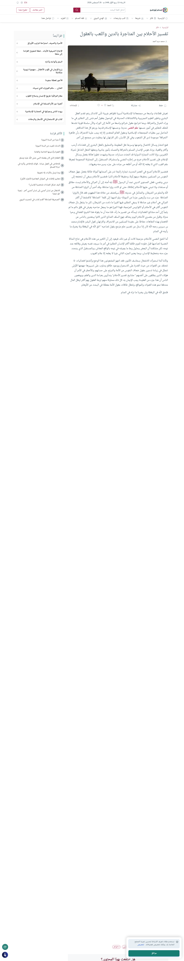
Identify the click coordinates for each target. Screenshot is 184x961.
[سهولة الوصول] (22, 2)
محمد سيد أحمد (159, 41)
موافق (154, 953)
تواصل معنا (46, 18)
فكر (151, 18)
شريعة (137, 18)
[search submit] (76, 10)
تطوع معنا (23, 10)
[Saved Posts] (18, 2)
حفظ (161, 106)
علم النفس (133, 128)
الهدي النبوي (99, 18)
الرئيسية (161, 18)
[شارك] (5, 947)
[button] (105, 105)
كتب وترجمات (119, 18)
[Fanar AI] (5, 955)
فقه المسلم (79, 18)
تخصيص (140, 944)
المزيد (63, 18)
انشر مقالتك (37, 10)
